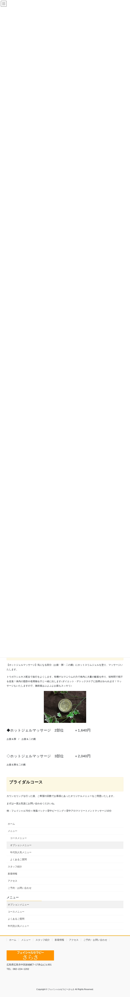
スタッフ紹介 (15, 866)
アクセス (12, 880)
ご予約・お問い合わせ (19, 888)
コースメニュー (18, 838)
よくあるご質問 (18, 859)
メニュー (12, 831)
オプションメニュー (20, 845)
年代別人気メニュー (20, 852)
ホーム (11, 823)
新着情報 (12, 873)
